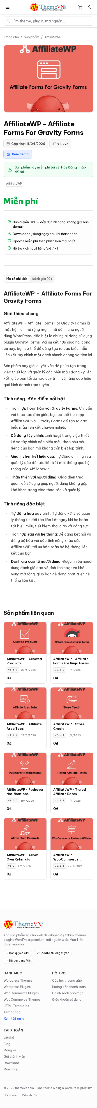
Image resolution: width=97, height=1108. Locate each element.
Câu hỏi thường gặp (67, 980)
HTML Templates (16, 1006)
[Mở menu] (8, 7)
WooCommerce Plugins (21, 993)
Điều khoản (29, 1095)
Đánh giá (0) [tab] (42, 279)
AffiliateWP (52, 37)
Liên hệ (9, 1038)
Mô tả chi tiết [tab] (17, 279)
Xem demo (20, 154)
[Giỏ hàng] (80, 7)
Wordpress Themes (18, 980)
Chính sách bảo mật (67, 993)
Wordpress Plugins (17, 987)
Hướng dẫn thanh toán (69, 987)
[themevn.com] (48, 7)
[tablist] (29, 279)
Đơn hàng (11, 1069)
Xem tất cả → (14, 1019)
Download (11, 1063)
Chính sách (11, 1095)
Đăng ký (10, 1050)
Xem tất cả (12, 1012)
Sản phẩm (31, 37)
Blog (7, 1044)
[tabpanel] (48, 437)
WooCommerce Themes (22, 999)
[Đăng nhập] (89, 7)
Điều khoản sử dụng (66, 999)
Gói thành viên (14, 1057)
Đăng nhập (77, 167)
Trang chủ (11, 37)
